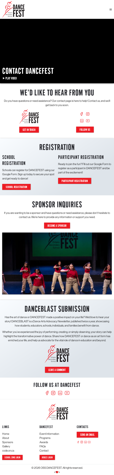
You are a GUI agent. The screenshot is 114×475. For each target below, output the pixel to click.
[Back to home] (13, 9)
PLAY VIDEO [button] (11, 78)
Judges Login (47, 457)
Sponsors (7, 442)
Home (5, 434)
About (5, 438)
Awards (44, 442)
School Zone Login (12, 457)
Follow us (85, 129)
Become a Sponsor (57, 225)
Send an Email (87, 435)
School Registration (16, 187)
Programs (45, 438)
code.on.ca (8, 450)
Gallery (6, 446)
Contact (44, 450)
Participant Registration (75, 181)
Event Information (49, 434)
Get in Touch (29, 130)
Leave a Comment (57, 370)
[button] (111, 9)
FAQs (43, 446)
